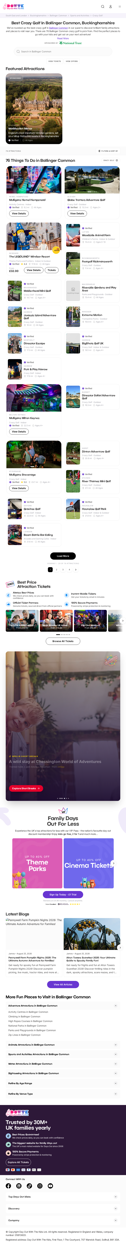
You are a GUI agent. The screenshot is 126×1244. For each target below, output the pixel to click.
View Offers (72, 61)
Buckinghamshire (38, 15)
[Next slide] (113, 863)
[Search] (102, 6)
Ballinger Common (58, 15)
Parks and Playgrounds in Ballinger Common (32, 1030)
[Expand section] (115, 1045)
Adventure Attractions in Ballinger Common (32, 1005)
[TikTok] (29, 1186)
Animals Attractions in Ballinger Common (31, 1044)
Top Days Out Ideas (19, 1196)
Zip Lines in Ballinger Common (24, 1034)
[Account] (110, 6)
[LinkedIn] (18, 1186)
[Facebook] (8, 1186)
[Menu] (119, 6)
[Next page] (75, 569)
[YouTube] (50, 1186)
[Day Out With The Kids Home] (13, 6)
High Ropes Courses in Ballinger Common (30, 1021)
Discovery (14, 1208)
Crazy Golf (98, 15)
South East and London (16, 15)
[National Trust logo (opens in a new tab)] (71, 43)
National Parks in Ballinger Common (27, 1025)
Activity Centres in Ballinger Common (28, 1011)
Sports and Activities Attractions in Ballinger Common (38, 1054)
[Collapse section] (115, 1006)
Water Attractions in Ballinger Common (30, 1063)
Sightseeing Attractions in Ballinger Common (33, 1073)
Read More (63, 38)
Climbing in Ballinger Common (24, 1016)
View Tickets (54, 61)
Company (13, 1220)
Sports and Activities (79, 15)
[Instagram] (39, 1186)
